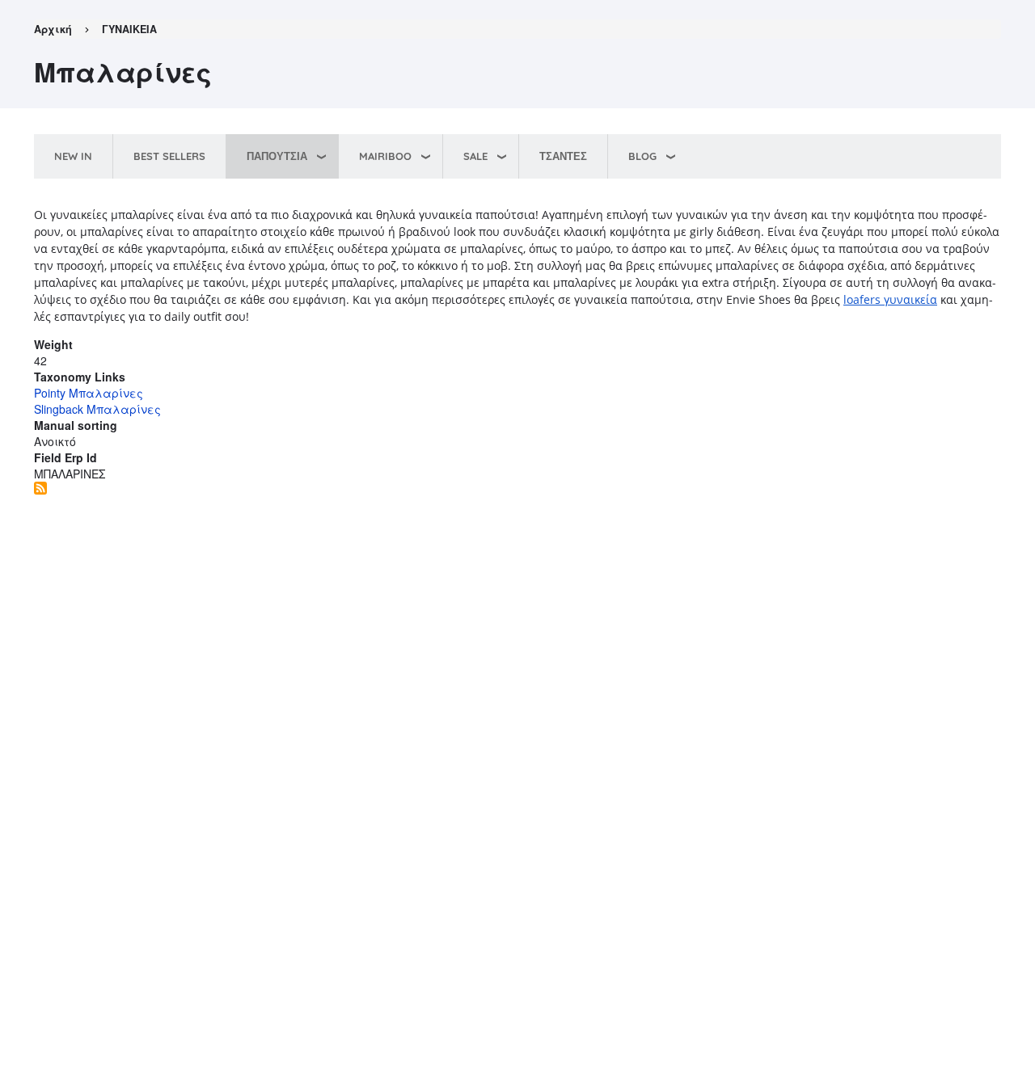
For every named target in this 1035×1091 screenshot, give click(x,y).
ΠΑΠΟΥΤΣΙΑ (277, 156)
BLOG (642, 156)
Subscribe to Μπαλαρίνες (40, 488)
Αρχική (53, 29)
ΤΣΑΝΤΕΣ (563, 156)
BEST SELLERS (169, 156)
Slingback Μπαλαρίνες (97, 409)
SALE (475, 156)
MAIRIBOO (385, 156)
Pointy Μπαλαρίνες (88, 393)
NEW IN (73, 156)
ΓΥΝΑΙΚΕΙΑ (129, 29)
